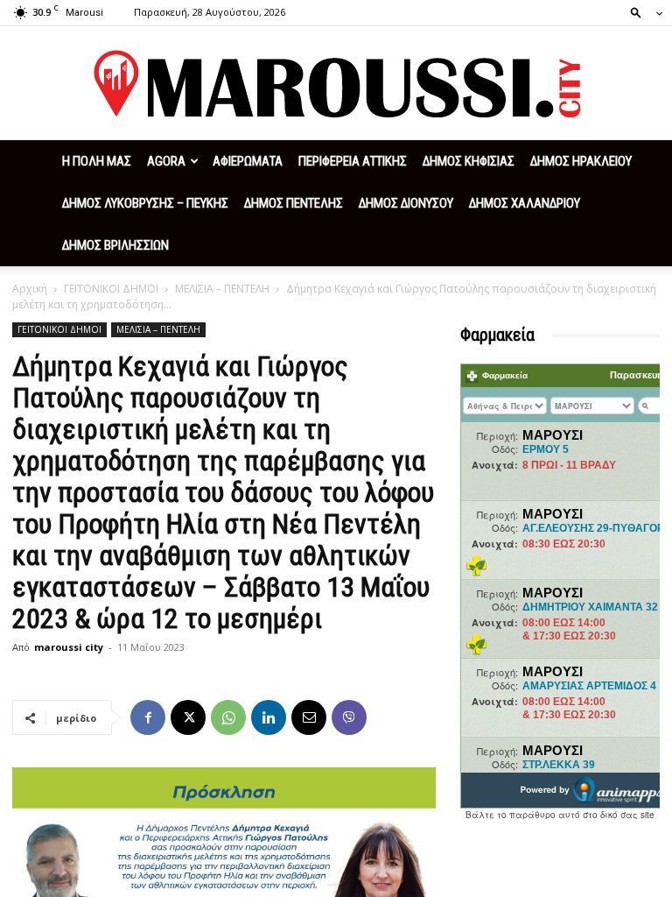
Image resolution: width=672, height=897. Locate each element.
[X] (188, 717)
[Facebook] (147, 717)
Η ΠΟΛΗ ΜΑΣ (96, 161)
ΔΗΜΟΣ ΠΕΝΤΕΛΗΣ (293, 203)
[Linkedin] (268, 717)
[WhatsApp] (228, 717)
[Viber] (349, 717)
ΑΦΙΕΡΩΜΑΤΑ (248, 161)
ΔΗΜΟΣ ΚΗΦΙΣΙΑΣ (468, 161)
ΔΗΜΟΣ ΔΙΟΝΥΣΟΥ (406, 203)
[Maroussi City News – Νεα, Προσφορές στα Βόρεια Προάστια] (336, 84)
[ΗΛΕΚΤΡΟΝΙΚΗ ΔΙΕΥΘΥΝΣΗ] (308, 717)
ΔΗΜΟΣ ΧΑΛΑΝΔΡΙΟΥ (524, 203)
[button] (641, 11)
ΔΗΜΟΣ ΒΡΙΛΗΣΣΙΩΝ (115, 245)
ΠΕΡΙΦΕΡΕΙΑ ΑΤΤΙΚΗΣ (352, 161)
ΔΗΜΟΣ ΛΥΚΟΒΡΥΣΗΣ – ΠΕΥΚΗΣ (145, 203)
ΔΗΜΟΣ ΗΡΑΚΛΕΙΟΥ (581, 161)
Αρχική (29, 288)
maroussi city (68, 646)
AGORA (166, 161)
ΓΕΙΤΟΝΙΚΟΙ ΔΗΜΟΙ (111, 288)
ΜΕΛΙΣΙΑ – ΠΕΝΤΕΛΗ (222, 288)
